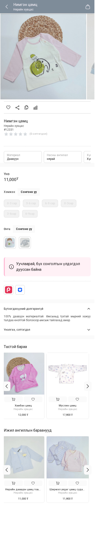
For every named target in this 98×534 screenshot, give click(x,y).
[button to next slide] (88, 386)
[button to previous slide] (6, 386)
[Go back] (8, 6)
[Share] (17, 107)
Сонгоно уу (29, 192)
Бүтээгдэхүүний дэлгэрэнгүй (23, 308)
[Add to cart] (15, 399)
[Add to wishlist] (8, 107)
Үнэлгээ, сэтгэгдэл (17, 329)
